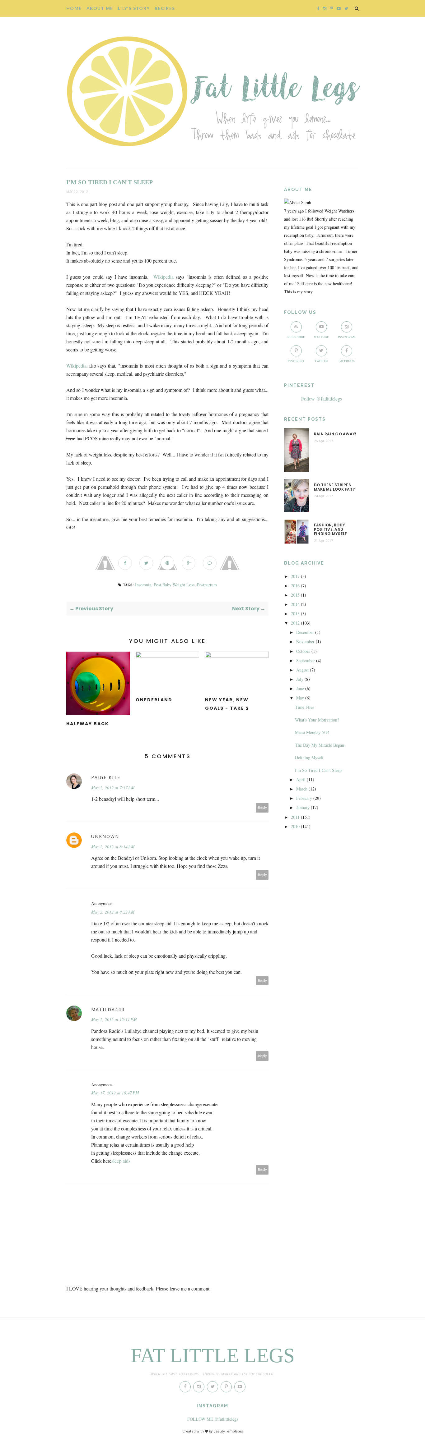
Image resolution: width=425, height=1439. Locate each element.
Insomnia (143, 585)
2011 (295, 817)
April (301, 779)
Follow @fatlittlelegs (321, 398)
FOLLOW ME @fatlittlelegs (212, 1419)
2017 (295, 576)
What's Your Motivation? (317, 720)
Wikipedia (163, 276)
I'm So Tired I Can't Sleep (318, 770)
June (300, 688)
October (303, 651)
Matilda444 (107, 1009)
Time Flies (304, 707)
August (302, 670)
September (305, 660)
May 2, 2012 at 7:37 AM (113, 788)
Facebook (347, 361)
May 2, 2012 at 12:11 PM (114, 1019)
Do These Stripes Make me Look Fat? (334, 487)
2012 (295, 623)
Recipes (165, 8)
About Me (99, 8)
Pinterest (296, 361)
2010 (295, 826)
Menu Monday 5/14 (312, 732)
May (300, 698)
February (304, 798)
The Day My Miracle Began (319, 745)
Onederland (154, 700)
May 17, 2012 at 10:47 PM (115, 1093)
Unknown (105, 836)
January (303, 807)
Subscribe (296, 337)
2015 (295, 595)
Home (74, 8)
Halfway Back (87, 724)
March (301, 789)
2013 (295, 613)
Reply (262, 807)
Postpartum (207, 585)
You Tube (321, 337)
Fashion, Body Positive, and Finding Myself (330, 529)
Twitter (321, 361)
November (305, 641)
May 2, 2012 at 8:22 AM (113, 912)
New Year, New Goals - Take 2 (227, 704)
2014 (295, 604)
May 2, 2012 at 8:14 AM (113, 847)
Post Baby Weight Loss (174, 585)
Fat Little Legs (213, 1355)
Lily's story (134, 8)
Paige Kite (105, 777)
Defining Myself (309, 757)
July (299, 679)
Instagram (347, 337)
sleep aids (120, 1160)
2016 (295, 586)
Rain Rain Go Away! (335, 434)
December (305, 632)
